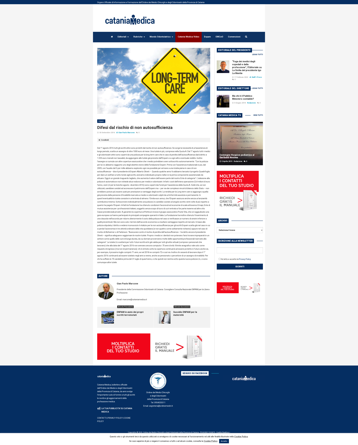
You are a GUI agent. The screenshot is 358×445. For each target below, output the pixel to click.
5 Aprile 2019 (227, 161)
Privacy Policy (245, 259)
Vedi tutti (258, 115)
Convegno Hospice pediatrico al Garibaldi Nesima (237, 156)
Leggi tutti (257, 55)
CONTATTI (101, 418)
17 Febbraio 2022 (241, 77)
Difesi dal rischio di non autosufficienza (135, 127)
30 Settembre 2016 (107, 133)
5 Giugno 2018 (240, 103)
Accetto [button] (224, 441)
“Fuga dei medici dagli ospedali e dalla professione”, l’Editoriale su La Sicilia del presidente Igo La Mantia (247, 67)
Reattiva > (226, 432)
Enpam (101, 121)
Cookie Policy (241, 436)
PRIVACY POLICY (115, 418)
